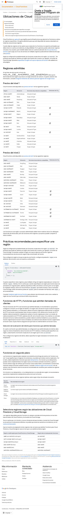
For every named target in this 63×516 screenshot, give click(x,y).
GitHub (3, 479)
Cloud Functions (21, 7)
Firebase (5, 12)
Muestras (4, 474)
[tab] (6, 263)
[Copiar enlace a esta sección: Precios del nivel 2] (21, 153)
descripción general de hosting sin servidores (29, 404)
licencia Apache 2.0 (25, 456)
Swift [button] (6, 342)
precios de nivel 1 (28, 86)
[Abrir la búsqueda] (37, 2)
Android (4, 492)
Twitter (24, 476)
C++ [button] (32, 342)
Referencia (4, 471)
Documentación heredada (49, 482)
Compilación (31, 12)
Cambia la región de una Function (17, 294)
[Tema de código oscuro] (56, 266)
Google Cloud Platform (7, 500)
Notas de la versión (47, 477)
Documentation (7, 7)
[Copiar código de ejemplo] (58, 266)
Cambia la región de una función (44, 365)
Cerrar (48, 24)
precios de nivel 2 (29, 156)
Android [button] (26, 342)
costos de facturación (9, 424)
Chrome (4, 495)
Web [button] (20, 342)
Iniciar (56, 24)
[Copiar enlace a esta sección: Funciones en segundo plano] (31, 353)
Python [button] (13, 263)
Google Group (46, 475)
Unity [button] (37, 342)
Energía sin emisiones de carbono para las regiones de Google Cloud (35, 78)
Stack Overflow (46, 472)
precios (8, 53)
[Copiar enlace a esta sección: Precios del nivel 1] (21, 83)
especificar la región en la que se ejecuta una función (33, 60)
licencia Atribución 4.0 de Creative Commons (49, 455)
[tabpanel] (31, 272)
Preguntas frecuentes (48, 480)
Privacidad (12, 508)
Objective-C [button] (13, 342)
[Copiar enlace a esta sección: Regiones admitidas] (26, 68)
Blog (23, 471)
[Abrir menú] (2, 2)
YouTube (24, 478)
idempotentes (34, 360)
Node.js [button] (7, 263)
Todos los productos (6, 502)
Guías (3, 469)
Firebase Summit (26, 473)
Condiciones (5, 508)
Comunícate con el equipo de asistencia (50, 469)
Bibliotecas (4, 476)
